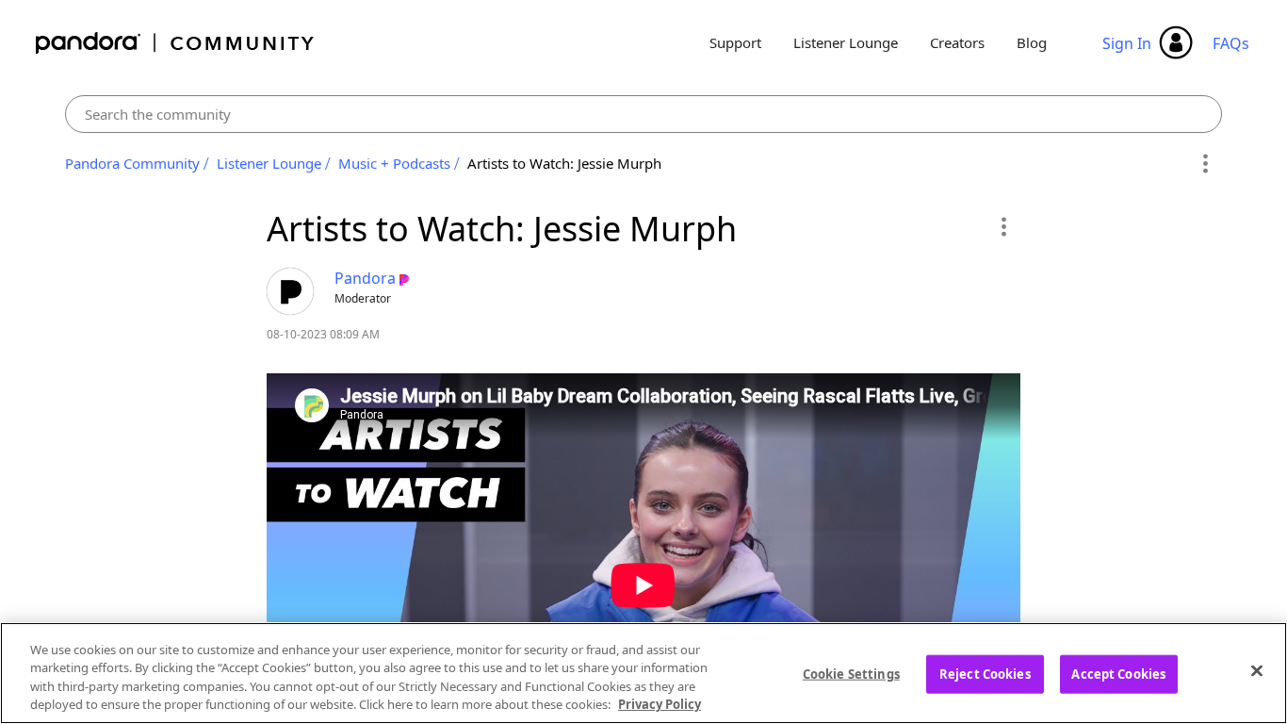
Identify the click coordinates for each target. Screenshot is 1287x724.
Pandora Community (175, 43)
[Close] (1257, 670)
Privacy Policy (659, 704)
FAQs (1231, 43)
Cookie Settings (851, 674)
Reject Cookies (985, 674)
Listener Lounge (845, 42)
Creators (957, 42)
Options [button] (1204, 164)
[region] (643, 673)
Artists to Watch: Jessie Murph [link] (564, 163)
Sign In (1126, 43)
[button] (1003, 226)
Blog (1032, 42)
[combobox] (643, 114)
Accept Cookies (1118, 674)
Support (735, 42)
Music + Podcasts (394, 163)
